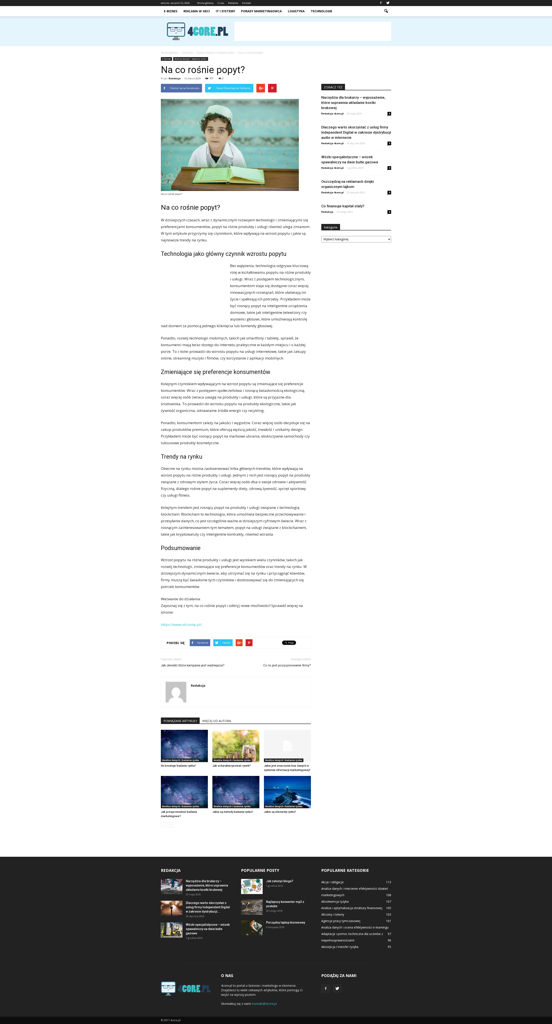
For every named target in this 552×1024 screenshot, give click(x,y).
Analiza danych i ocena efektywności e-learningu (355, 927)
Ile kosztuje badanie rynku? (178, 765)
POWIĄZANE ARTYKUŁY (180, 721)
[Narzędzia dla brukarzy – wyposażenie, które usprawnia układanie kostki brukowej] (171, 886)
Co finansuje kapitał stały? (342, 206)
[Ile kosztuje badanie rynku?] (184, 746)
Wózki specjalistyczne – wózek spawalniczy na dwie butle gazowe (208, 929)
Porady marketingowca (261, 11)
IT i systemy (225, 11)
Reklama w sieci (196, 11)
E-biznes (170, 11)
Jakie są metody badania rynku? (232, 811)
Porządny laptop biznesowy (285, 922)
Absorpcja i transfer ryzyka (339, 947)
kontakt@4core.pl (264, 1004)
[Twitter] (388, 3)
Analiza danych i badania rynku (190, 58)
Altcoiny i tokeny (332, 914)
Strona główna (205, 3)
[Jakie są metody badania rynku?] (235, 792)
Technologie (321, 11)
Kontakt (246, 3)
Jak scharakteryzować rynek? (231, 765)
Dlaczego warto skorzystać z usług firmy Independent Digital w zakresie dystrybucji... (208, 907)
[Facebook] (381, 3)
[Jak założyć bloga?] (252, 886)
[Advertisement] (312, 31)
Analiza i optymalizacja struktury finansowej (351, 908)
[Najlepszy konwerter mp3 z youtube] (252, 907)
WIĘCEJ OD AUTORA (216, 721)
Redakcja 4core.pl (332, 113)
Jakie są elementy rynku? (280, 811)
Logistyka (296, 11)
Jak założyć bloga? (279, 881)
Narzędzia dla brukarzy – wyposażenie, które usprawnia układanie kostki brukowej (353, 102)
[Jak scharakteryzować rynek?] (235, 746)
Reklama (233, 3)
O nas (221, 3)
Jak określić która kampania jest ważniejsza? (192, 665)
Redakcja (175, 78)
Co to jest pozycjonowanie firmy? (287, 665)
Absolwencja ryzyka (335, 901)
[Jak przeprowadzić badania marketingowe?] (184, 792)
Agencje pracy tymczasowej (340, 921)
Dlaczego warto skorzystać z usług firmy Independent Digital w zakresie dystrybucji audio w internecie (356, 132)
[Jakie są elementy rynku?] (287, 792)
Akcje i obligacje (332, 882)
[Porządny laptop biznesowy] (252, 927)
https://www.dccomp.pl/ (181, 624)
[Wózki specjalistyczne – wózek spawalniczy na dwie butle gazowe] (171, 930)
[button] (386, 11)
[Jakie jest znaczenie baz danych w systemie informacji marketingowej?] (287, 746)
